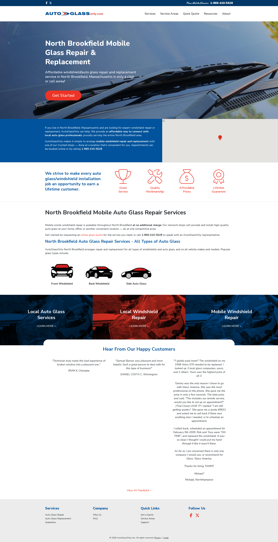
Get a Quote (147, 514)
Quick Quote (191, 14)
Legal (166, 537)
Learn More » (46, 326)
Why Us (97, 514)
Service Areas (169, 14)
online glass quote (92, 235)
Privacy (157, 537)
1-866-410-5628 (221, 3)
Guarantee (50, 522)
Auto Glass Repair (54, 514)
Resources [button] (210, 14)
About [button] (226, 14)
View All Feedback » (139, 490)
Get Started (63, 95)
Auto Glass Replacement (58, 518)
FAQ (95, 518)
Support (145, 522)
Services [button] (150, 14)
